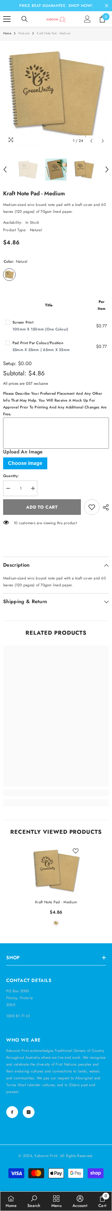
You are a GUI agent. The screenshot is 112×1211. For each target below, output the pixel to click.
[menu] (7, 19)
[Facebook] (12, 1112)
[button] (91, 140)
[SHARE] (104, 507)
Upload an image (23, 452)
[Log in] (87, 19)
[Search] (24, 19)
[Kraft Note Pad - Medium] (56, 870)
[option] (56, 94)
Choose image (25, 463)
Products (24, 33)
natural (56, 923)
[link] (56, 792)
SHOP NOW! (80, 5)
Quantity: (11, 476)
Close (106, 5)
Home (7, 33)
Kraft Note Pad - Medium (56, 902)
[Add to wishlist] (92, 507)
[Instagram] (29, 1112)
